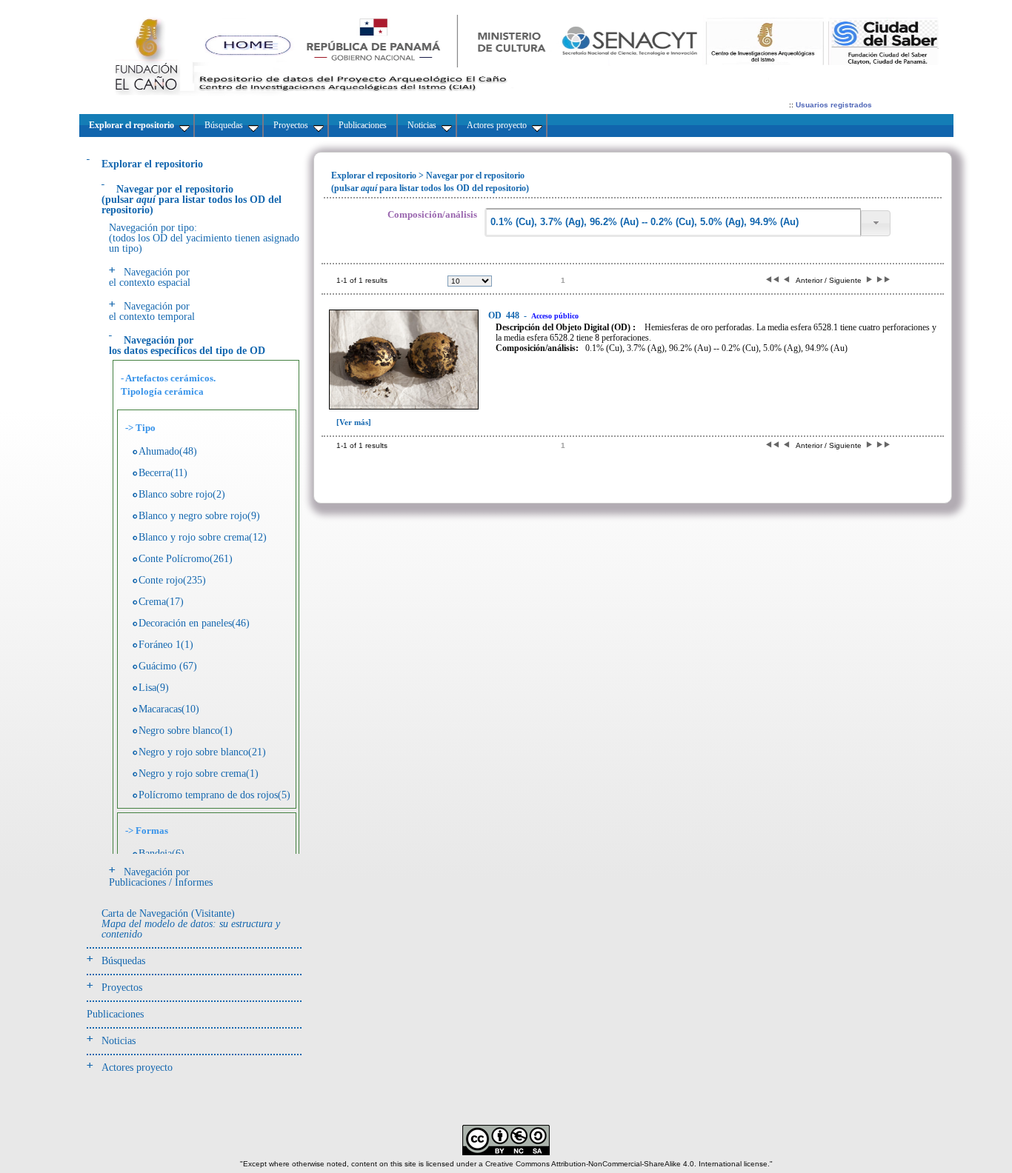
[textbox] (673, 222)
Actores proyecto (137, 1067)
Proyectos (121, 987)
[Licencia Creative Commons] (506, 1153)
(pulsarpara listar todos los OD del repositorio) (191, 199)
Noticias (118, 1040)
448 (505, 315)
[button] (876, 223)
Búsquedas (123, 960)
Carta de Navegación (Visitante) (190, 924)
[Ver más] (353, 422)
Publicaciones (115, 1014)
